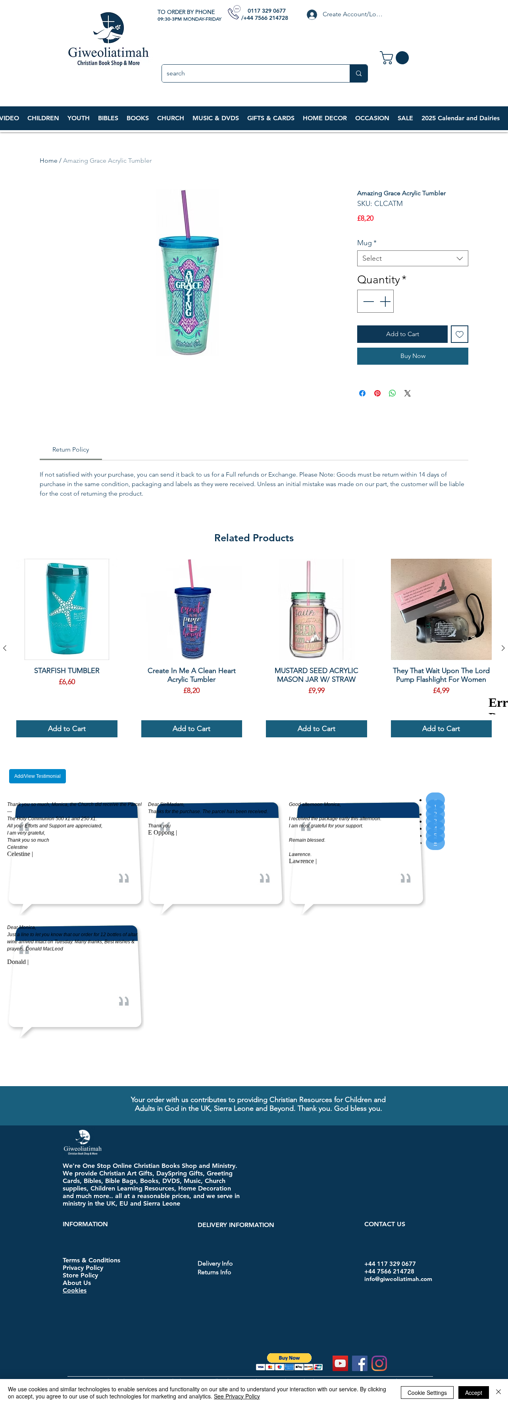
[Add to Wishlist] (459, 334)
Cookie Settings (427, 1392)
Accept (473, 1392)
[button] (43, 118)
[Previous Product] (5, 648)
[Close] (498, 1392)
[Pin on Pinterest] (377, 393)
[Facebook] (360, 1317)
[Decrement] (367, 301)
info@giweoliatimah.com (398, 1233)
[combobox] (412, 258)
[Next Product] (503, 648)
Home (49, 160)
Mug (367, 243)
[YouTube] (340, 1317)
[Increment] (386, 301)
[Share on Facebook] (362, 393)
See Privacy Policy (237, 1396)
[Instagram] (379, 1317)
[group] (254, 648)
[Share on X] (407, 393)
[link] (396, 57)
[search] (359, 73)
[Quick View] (66, 609)
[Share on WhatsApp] (392, 393)
